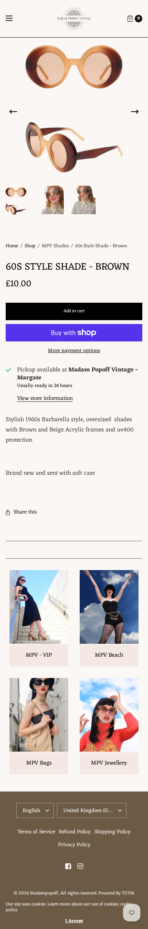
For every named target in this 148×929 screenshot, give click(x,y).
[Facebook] (68, 866)
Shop (30, 246)
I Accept (74, 921)
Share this (25, 512)
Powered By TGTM (116, 893)
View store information (45, 398)
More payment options (74, 351)
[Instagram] (80, 866)
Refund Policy (75, 832)
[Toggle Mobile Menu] (14, 18)
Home (12, 246)
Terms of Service (36, 832)
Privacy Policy (74, 845)
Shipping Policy (112, 832)
